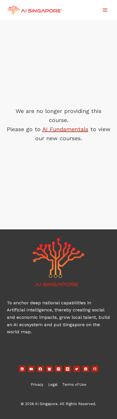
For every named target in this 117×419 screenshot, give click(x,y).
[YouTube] (31, 369)
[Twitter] (76, 369)
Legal (53, 384)
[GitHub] (94, 369)
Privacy (37, 384)
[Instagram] (58, 369)
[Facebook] (40, 369)
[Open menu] (105, 9)
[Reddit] (85, 369)
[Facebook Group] (49, 369)
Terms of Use (74, 384)
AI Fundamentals (65, 129)
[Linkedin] (22, 369)
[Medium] (67, 369)
